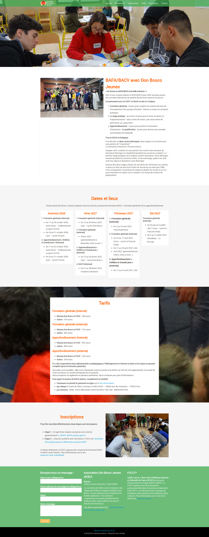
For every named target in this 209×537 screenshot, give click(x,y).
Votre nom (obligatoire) (51, 477)
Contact (164, 3)
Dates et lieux (133, 3)
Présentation (120, 3)
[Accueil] (51, 3)
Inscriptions (153, 3)
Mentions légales (101, 530)
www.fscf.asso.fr (144, 498)
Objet (43, 495)
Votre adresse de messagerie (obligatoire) (60, 486)
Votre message (47, 504)
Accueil (109, 3)
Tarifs (143, 3)
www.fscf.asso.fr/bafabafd (52, 455)
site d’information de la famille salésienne (104, 508)
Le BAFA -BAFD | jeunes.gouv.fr (72, 435)
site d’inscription (107, 383)
